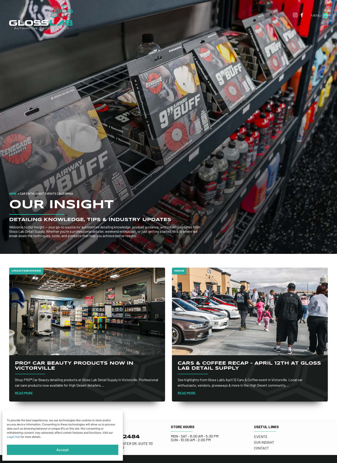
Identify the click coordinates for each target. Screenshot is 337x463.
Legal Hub (13, 436)
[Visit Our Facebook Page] (302, 15)
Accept (62, 450)
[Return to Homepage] (41, 15)
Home (13, 193)
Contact (261, 448)
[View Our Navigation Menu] (325, 15)
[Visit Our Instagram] (295, 15)
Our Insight (264, 442)
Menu (316, 15)
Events (260, 436)
